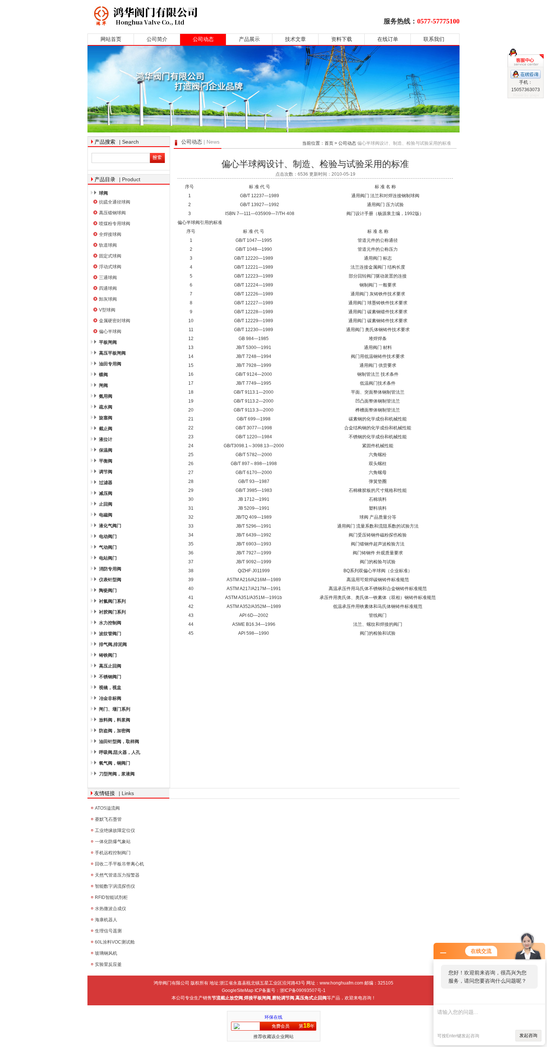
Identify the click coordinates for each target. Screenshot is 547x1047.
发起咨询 (528, 1035)
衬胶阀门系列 (112, 612)
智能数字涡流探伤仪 (115, 886)
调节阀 (105, 471)
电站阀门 (108, 558)
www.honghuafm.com (341, 983)
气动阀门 (108, 547)
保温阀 (105, 450)
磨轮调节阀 (283, 997)
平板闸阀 (108, 342)
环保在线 (273, 1017)
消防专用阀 (110, 568)
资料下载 (341, 39)
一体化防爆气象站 (113, 841)
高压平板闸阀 (112, 353)
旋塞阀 (105, 417)
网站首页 (110, 39)
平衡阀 (105, 461)
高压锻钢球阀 (112, 212)
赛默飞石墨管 (108, 819)
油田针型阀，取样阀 (119, 741)
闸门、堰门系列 (114, 709)
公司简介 (157, 39)
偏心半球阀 (110, 331)
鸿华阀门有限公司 (192, 16)
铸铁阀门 (108, 655)
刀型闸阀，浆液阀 (117, 774)
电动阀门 (108, 536)
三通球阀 (108, 277)
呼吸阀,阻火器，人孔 (119, 752)
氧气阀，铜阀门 (114, 763)
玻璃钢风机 (106, 953)
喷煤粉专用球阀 (114, 223)
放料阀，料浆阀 (114, 720)
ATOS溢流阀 (107, 808)
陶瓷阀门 (108, 590)
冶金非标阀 (110, 698)
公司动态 (203, 39)
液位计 (105, 439)
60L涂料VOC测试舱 (115, 942)
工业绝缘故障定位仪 (115, 830)
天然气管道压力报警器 (117, 875)
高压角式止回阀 (311, 997)
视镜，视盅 (110, 687)
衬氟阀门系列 (112, 601)
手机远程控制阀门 (113, 852)
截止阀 (105, 428)
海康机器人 (106, 919)
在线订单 (387, 39)
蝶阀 (103, 374)
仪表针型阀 (110, 579)
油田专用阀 (110, 363)
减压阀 (105, 493)
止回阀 (105, 504)
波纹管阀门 (110, 633)
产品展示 (249, 39)
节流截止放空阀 (227, 997)
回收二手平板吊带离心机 (119, 864)
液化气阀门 (110, 525)
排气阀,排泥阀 (113, 644)
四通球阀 (108, 288)
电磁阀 (105, 515)
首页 (328, 143)
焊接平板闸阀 (257, 997)
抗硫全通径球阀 (114, 202)
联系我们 (433, 39)
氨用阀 (105, 396)
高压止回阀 (110, 666)
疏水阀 (105, 407)
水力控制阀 (110, 622)
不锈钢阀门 (110, 676)
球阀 (103, 193)
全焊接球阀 (110, 234)
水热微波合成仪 (110, 908)
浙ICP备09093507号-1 (303, 990)
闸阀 (103, 385)
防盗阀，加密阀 (114, 730)
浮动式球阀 (110, 266)
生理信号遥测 (108, 931)
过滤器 (105, 482)
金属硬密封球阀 (114, 320)
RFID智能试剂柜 (111, 897)
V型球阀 (107, 310)
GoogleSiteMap (237, 990)
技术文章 (295, 39)
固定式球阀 (110, 256)
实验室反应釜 (108, 964)
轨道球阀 (108, 245)
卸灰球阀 (108, 299)
